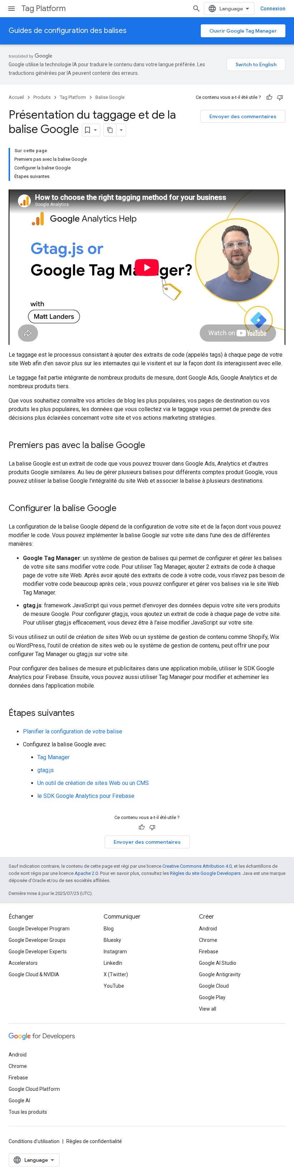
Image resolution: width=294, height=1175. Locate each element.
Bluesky (112, 940)
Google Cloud (214, 986)
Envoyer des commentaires (242, 116)
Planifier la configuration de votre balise (72, 731)
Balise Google (109, 97)
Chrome (208, 940)
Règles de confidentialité (94, 1141)
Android (208, 928)
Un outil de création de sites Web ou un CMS (93, 783)
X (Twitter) (116, 974)
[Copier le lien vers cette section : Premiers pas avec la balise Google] (152, 446)
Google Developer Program (39, 928)
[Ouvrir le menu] (11, 8)
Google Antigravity (220, 974)
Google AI (19, 1100)
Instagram (115, 951)
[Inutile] (280, 97)
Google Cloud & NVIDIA (34, 974)
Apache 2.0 (86, 873)
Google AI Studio (217, 963)
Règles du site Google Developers (205, 873)
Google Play (212, 997)
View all (207, 1009)
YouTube (114, 986)
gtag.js (45, 770)
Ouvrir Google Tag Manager (243, 31)
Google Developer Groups (37, 940)
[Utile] (269, 97)
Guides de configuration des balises (68, 30)
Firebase (208, 951)
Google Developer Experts (38, 951)
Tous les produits (28, 1112)
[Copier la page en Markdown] (110, 130)
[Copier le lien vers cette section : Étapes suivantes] (82, 713)
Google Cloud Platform (34, 1089)
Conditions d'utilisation (34, 1141)
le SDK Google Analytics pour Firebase (85, 796)
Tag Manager (53, 757)
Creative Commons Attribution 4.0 (197, 866)
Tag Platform (44, 8)
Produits (42, 97)
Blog (109, 928)
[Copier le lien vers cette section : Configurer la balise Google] (124, 509)
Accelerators (23, 963)
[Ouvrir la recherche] (196, 8)
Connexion (272, 8)
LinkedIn (113, 963)
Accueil (16, 97)
